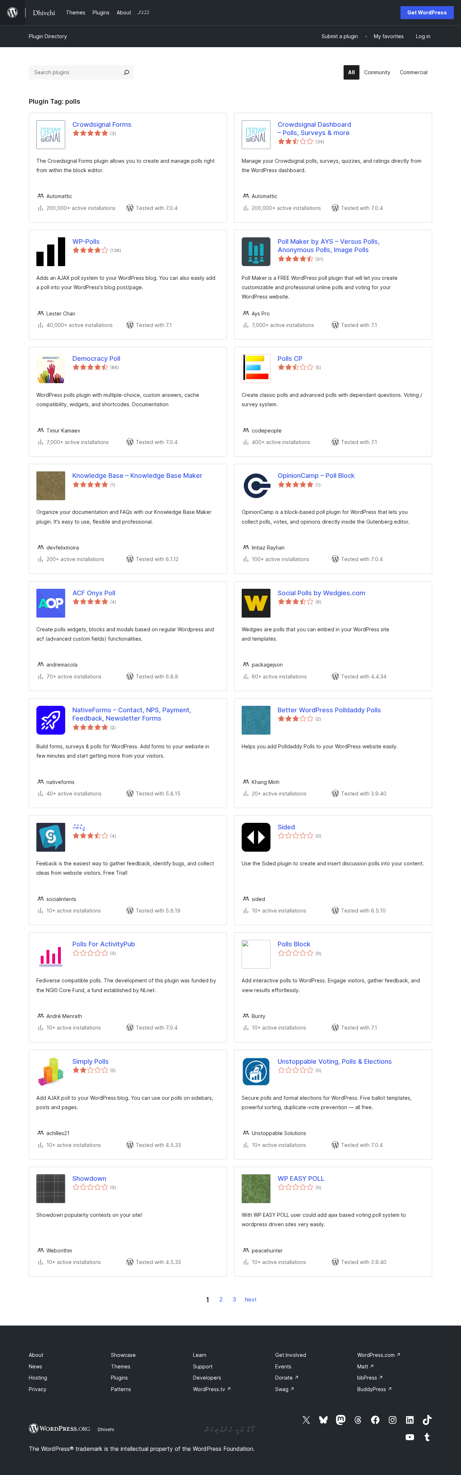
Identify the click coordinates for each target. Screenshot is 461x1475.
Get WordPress (427, 12)
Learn (199, 1355)
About (36, 1355)
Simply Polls (90, 1061)
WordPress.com (379, 1355)
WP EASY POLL (301, 1178)
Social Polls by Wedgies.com (321, 593)
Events (283, 1366)
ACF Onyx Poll (93, 593)
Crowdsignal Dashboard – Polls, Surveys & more (314, 128)
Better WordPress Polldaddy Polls (329, 710)
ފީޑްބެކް (78, 827)
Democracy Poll (96, 358)
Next (250, 1299)
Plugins (119, 1378)
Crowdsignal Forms (101, 124)
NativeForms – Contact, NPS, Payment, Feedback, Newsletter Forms (131, 714)
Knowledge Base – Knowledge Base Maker (137, 475)
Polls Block (294, 944)
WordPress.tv (212, 1389)
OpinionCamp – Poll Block (316, 475)
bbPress (370, 1378)
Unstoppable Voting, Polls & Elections (335, 1061)
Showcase (123, 1355)
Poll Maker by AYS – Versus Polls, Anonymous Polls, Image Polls (329, 246)
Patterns (121, 1389)
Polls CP (290, 358)
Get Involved (290, 1355)
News (35, 1366)
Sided (286, 827)
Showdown (89, 1178)
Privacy (37, 1389)
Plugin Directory (48, 36)
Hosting (38, 1378)
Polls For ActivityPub (103, 944)
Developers (207, 1378)
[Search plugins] (126, 72)
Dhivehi (106, 1429)
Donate (287, 1378)
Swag (285, 1389)
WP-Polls (86, 241)
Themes (120, 1366)
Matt (365, 1366)
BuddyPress (374, 1389)
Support (202, 1366)
